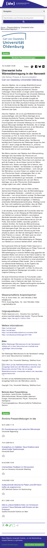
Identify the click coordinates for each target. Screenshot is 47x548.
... (32, 356)
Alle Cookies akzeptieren (34, 545)
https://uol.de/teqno (8, 330)
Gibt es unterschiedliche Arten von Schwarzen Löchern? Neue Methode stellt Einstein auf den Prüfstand (20, 507)
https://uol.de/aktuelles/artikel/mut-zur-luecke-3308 (19, 332)
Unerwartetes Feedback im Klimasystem (18, 467)
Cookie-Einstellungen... (10, 544)
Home (3, 27)
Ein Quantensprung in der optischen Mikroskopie (21, 429)
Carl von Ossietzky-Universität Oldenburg (22, 79)
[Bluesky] (40, 67)
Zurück (6, 53)
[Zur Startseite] (23, 6)
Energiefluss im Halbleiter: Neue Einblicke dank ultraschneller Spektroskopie (20, 448)
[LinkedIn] (43, 67)
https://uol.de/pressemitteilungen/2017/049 (16, 335)
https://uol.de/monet (9, 328)
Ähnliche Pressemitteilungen (23, 58)
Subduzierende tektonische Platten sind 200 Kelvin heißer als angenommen (21, 485)
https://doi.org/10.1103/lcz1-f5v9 (19, 318)
